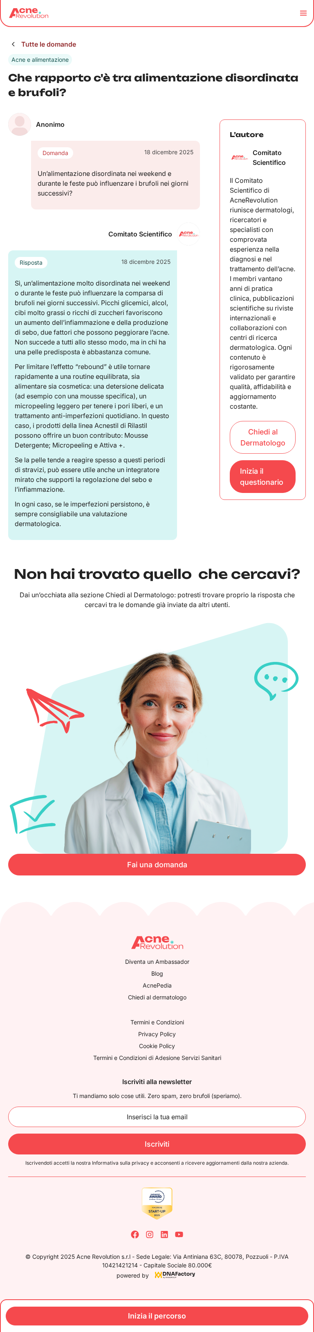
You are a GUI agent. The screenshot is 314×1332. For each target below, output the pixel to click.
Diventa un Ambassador (157, 961)
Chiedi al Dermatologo (262, 437)
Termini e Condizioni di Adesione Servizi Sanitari (157, 1057)
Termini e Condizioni (157, 1022)
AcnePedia (157, 985)
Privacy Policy (157, 1033)
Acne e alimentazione (40, 59)
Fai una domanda (157, 864)
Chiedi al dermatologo (157, 997)
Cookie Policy (157, 1045)
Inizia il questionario (261, 476)
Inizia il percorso (157, 1316)
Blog (157, 973)
